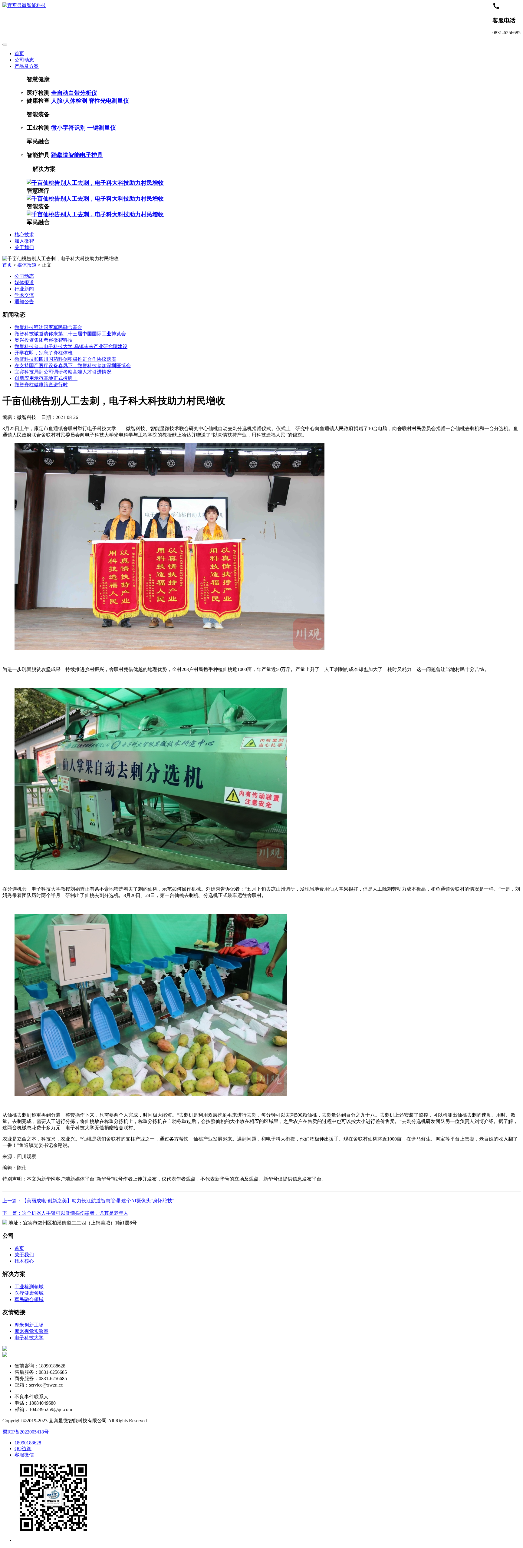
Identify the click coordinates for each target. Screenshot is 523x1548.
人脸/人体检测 (69, 101)
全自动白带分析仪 (74, 93)
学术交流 (24, 295)
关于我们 (24, 247)
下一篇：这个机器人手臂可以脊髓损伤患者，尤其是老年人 (65, 1213)
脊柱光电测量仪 (109, 101)
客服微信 (24, 1454)
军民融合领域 (29, 1299)
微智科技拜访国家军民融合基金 (48, 327)
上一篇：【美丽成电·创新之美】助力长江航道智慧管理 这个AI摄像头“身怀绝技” (88, 1200)
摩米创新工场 (29, 1324)
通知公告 (24, 301)
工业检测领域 (29, 1286)
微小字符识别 (68, 128)
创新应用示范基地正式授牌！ (46, 378)
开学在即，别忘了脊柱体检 (44, 352)
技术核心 (24, 1261)
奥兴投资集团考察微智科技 (44, 340)
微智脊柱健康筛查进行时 (41, 384)
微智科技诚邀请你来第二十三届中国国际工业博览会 (70, 333)
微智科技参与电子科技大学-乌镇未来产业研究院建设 (71, 346)
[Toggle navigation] (4, 44)
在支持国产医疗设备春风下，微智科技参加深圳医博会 (73, 365)
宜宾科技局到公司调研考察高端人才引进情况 (63, 371)
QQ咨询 (23, 1448)
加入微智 (24, 241)
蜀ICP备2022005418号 (25, 1431)
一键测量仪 (101, 128)
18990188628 (28, 1442)
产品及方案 (27, 66)
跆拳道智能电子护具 (77, 155)
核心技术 (24, 234)
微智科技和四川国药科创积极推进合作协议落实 (65, 359)
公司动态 (24, 59)
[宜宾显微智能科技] (24, 5)
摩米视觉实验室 (31, 1331)
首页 (19, 53)
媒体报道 (27, 264)
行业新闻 (24, 288)
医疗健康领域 (29, 1293)
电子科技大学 (29, 1337)
